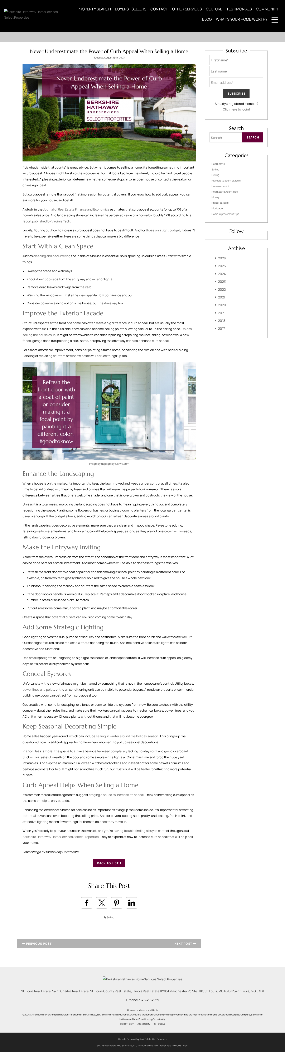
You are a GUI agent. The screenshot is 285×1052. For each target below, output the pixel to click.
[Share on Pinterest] (116, 903)
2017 (221, 328)
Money (215, 197)
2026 (222, 258)
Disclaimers (165, 1045)
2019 (221, 313)
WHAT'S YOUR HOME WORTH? (241, 19)
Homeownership (221, 186)
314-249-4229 (149, 1000)
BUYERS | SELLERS (130, 8)
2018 (221, 320)
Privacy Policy (127, 1023)
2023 (222, 281)
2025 (222, 266)
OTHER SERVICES (187, 8)
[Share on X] (101, 903)
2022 (222, 289)
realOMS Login (180, 1045)
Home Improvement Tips (225, 214)
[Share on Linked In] (131, 903)
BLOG (207, 19)
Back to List (108, 863)
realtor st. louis (220, 202)
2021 (221, 297)
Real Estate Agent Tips (225, 191)
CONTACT (159, 8)
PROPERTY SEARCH (94, 8)
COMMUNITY (267, 8)
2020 (222, 305)
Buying (215, 175)
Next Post (183, 943)
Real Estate (218, 164)
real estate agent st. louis (226, 180)
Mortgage (217, 208)
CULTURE (214, 8)
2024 (222, 274)
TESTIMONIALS (239, 8)
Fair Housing (159, 1023)
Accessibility (143, 1023)
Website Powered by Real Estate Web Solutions (142, 1039)
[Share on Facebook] (86, 903)
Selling (110, 917)
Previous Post (38, 943)
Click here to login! (236, 109)
